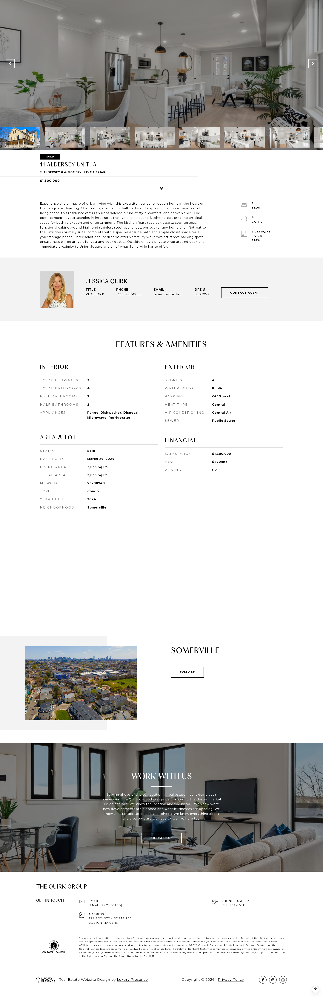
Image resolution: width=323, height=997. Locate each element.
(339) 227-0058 (129, 294)
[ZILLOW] (283, 980)
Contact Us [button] (161, 838)
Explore (187, 672)
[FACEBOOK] (263, 980)
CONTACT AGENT (244, 292)
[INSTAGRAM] (273, 980)
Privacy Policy (231, 980)
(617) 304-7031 (232, 905)
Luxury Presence (132, 980)
